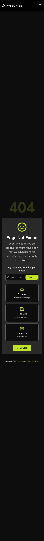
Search (31, 277)
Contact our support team (27, 361)
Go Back (23, 347)
